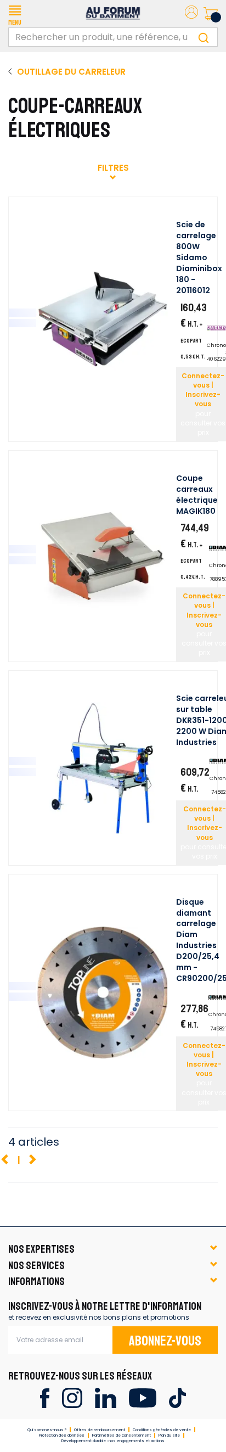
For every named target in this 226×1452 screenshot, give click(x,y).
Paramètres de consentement (121, 1435)
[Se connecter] (191, 14)
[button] (14, 13)
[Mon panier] (211, 13)
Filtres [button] (113, 167)
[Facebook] (44, 1397)
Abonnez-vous (165, 1341)
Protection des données (61, 1435)
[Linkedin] (105, 1397)
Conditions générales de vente (162, 1429)
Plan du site (169, 1435)
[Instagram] (72, 1397)
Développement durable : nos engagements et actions (113, 1440)
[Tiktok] (177, 1397)
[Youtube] (142, 1397)
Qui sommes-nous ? (46, 1429)
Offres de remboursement (99, 1429)
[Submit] (203, 37)
